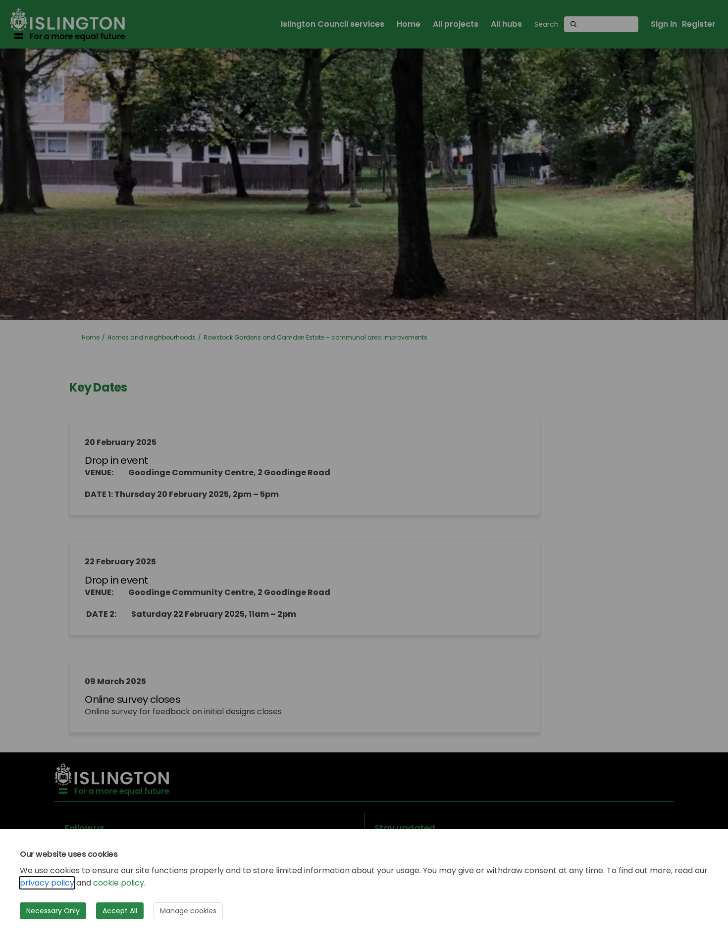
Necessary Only (53, 911)
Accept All (120, 911)
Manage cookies (188, 911)
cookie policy (118, 883)
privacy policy (47, 883)
